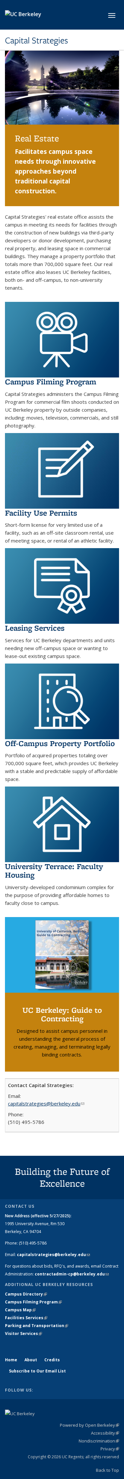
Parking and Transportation (36, 1325)
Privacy (110, 1449)
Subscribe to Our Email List (37, 1371)
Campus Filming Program (50, 381)
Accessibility (105, 1433)
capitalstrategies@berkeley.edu (46, 1103)
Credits (52, 1360)
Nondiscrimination (99, 1441)
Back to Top (107, 1470)
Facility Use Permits (41, 513)
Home (11, 1360)
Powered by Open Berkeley (89, 1425)
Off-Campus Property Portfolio (60, 743)
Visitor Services (23, 1333)
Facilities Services (26, 1318)
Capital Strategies (36, 40)
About (30, 1360)
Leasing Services (34, 628)
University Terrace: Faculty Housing (54, 870)
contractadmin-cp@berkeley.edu (72, 1274)
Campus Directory (26, 1294)
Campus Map (20, 1310)
